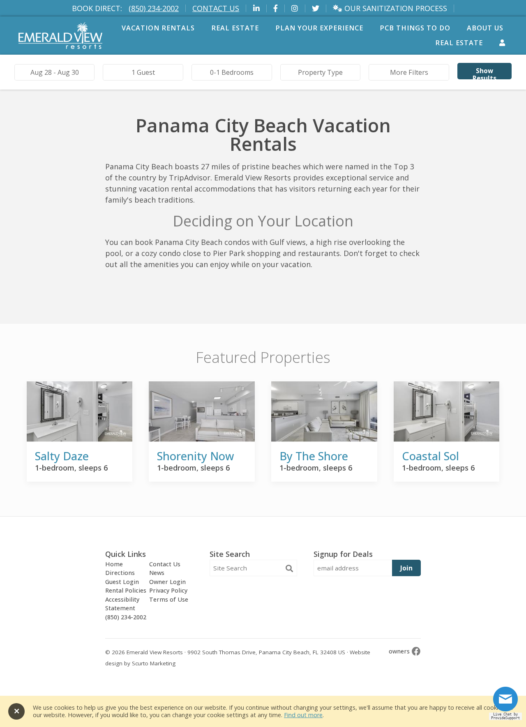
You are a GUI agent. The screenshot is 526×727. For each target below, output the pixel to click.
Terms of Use (168, 599)
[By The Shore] (324, 411)
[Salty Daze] (80, 411)
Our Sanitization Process (394, 8)
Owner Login (167, 582)
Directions (120, 573)
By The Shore (313, 456)
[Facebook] (416, 651)
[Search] (289, 568)
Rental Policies (125, 590)
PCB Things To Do (415, 28)
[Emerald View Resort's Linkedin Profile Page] (256, 8)
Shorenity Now (195, 456)
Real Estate (235, 28)
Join (406, 568)
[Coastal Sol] (447, 411)
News (156, 573)
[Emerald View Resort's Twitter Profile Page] (315, 8)
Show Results (484, 73)
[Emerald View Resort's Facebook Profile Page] (276, 8)
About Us (485, 28)
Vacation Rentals (158, 28)
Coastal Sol (430, 456)
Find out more (303, 715)
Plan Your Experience (319, 28)
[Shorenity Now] (202, 411)
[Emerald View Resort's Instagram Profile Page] (295, 8)
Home (114, 564)
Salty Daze (62, 456)
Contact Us (215, 8)
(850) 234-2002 (154, 8)
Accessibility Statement (122, 603)
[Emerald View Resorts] (60, 46)
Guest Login (122, 582)
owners (399, 651)
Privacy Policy (168, 590)
